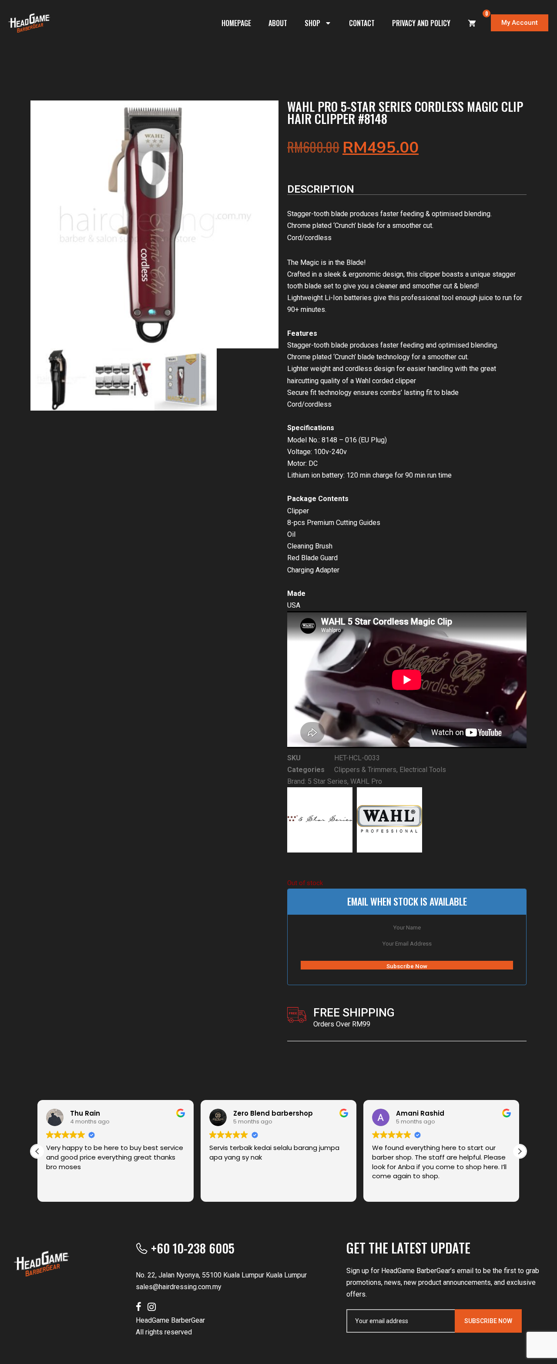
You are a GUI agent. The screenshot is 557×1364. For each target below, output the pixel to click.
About (277, 23)
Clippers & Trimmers (365, 770)
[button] (519, 1151)
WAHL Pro (366, 781)
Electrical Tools (422, 770)
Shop (312, 23)
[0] (472, 23)
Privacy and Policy (421, 23)
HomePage (236, 23)
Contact (362, 23)
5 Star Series (327, 781)
